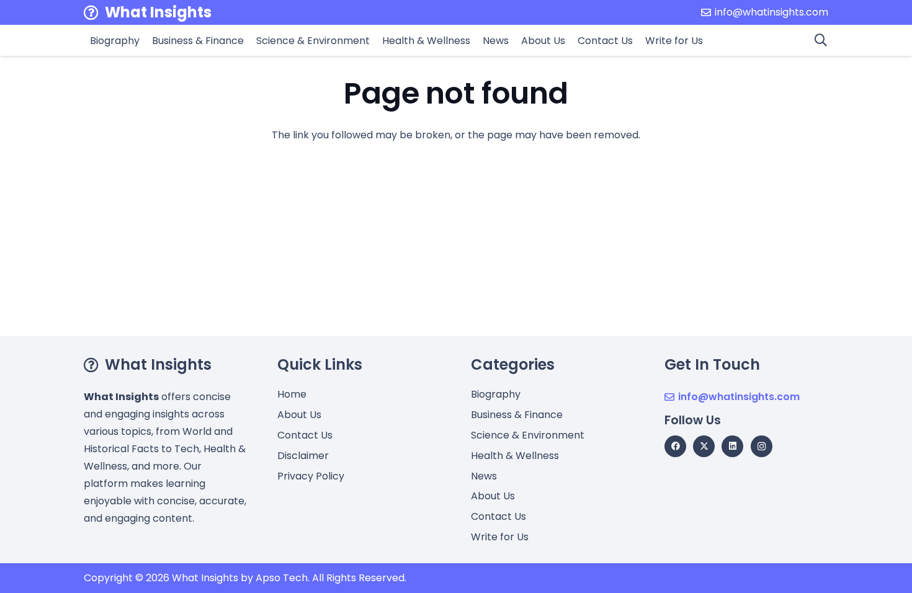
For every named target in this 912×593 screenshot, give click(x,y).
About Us (299, 415)
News (484, 476)
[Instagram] (761, 446)
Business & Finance (517, 415)
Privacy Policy (310, 476)
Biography (496, 394)
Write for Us (500, 537)
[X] (704, 446)
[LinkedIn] (732, 446)
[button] (820, 40)
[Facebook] (675, 446)
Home (291, 394)
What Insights (205, 578)
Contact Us (305, 435)
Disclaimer (303, 455)
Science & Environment (527, 435)
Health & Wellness (515, 455)
